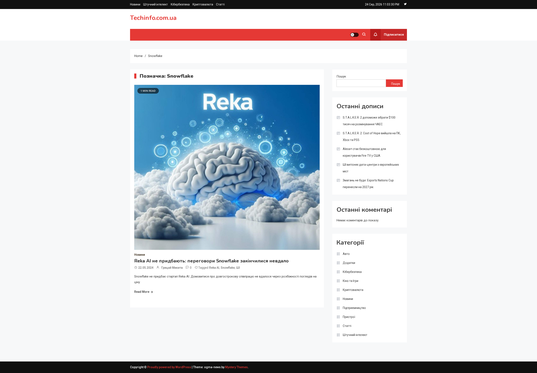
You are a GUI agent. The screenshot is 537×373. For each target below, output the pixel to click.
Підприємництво (354, 308)
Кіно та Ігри (350, 281)
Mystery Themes (236, 367)
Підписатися (394, 34)
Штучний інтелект (155, 4)
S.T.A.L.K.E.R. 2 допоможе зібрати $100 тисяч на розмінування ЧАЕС (369, 121)
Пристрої (349, 317)
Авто (346, 254)
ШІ (238, 267)
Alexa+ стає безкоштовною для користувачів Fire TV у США (364, 152)
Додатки (349, 263)
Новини (135, 4)
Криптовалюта (203, 4)
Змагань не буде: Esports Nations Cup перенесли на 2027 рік (368, 184)
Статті (220, 4)
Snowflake (228, 267)
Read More (141, 291)
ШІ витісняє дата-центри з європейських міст (371, 168)
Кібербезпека (180, 4)
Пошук (341, 76)
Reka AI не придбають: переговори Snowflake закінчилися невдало (211, 261)
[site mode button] (354, 35)
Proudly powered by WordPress (169, 367)
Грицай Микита (172, 267)
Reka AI (214, 267)
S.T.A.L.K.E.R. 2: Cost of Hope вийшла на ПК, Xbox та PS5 (372, 137)
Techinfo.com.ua (153, 18)
